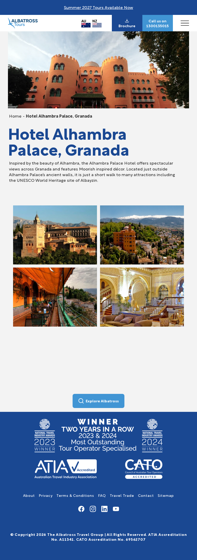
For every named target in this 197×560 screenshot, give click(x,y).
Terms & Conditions (75, 495)
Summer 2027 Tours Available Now (98, 7)
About (29, 495)
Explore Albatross (102, 400)
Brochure (127, 25)
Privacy (46, 495)
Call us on (157, 21)
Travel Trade (122, 495)
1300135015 (157, 25)
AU (83, 21)
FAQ (102, 495)
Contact (146, 495)
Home (15, 115)
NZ (94, 21)
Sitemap (166, 495)
